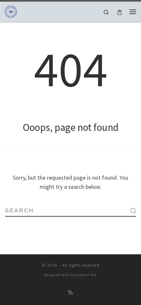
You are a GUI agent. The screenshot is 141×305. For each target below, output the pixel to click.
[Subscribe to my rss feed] (70, 292)
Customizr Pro (84, 275)
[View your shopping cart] (119, 12)
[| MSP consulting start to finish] (11, 10)
